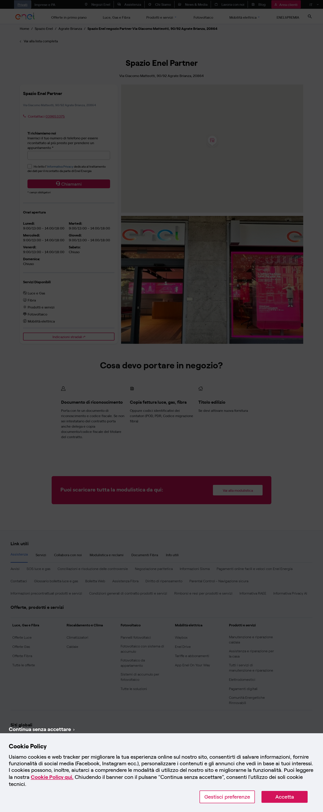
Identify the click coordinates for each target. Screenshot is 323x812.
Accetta (284, 797)
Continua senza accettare (40, 729)
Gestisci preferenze (227, 797)
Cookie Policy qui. (52, 777)
